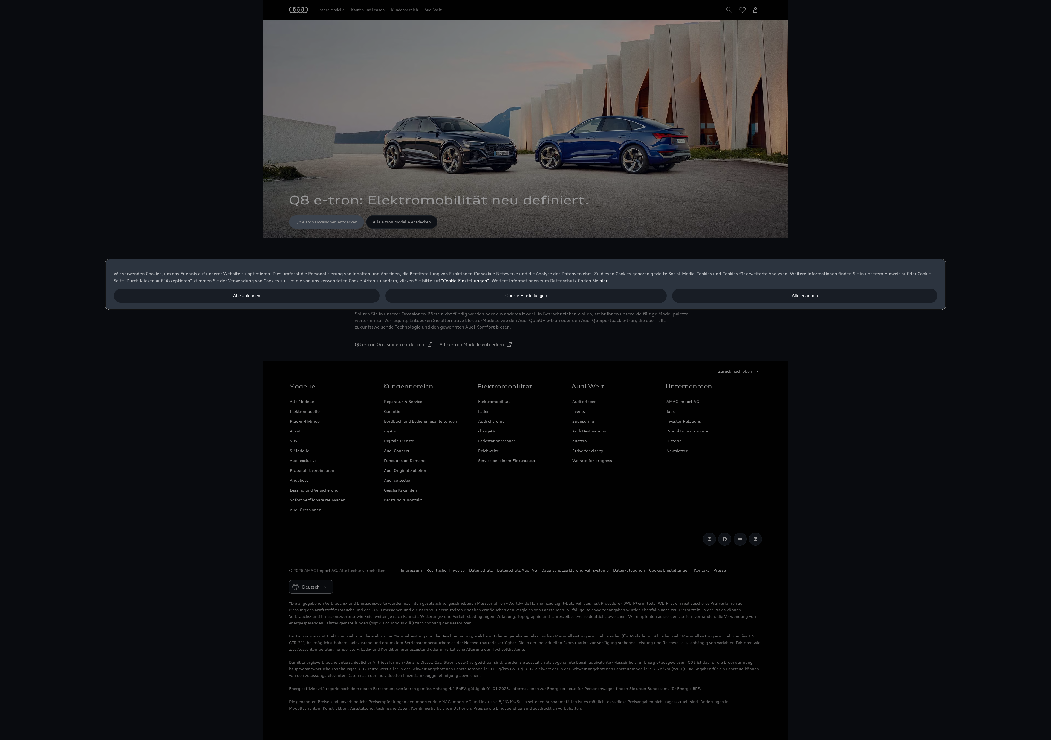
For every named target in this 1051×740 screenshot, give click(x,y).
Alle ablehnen (246, 295)
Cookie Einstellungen (526, 295)
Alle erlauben (805, 295)
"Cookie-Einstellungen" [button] (465, 280)
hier (603, 280)
